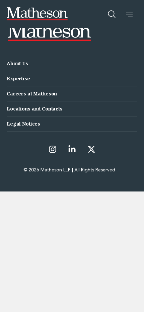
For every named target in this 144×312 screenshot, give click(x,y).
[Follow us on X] (91, 149)
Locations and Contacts (35, 108)
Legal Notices (23, 124)
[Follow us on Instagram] (52, 149)
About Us (17, 63)
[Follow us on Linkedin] (72, 149)
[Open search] (112, 14)
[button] (129, 14)
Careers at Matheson (32, 93)
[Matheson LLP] (37, 13)
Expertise (18, 78)
